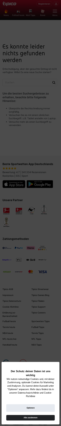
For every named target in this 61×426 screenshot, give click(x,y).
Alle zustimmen (30, 418)
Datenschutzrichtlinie (28, 392)
